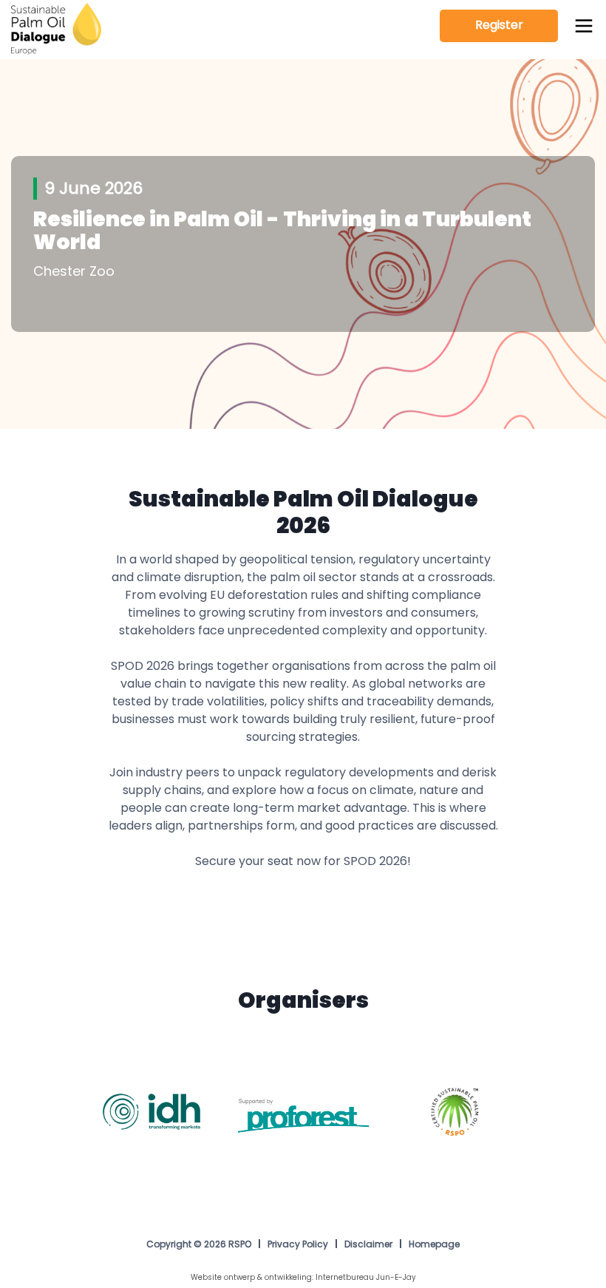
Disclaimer (368, 1245)
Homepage (434, 1245)
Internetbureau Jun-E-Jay (366, 1278)
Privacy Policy (298, 1245)
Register (499, 25)
